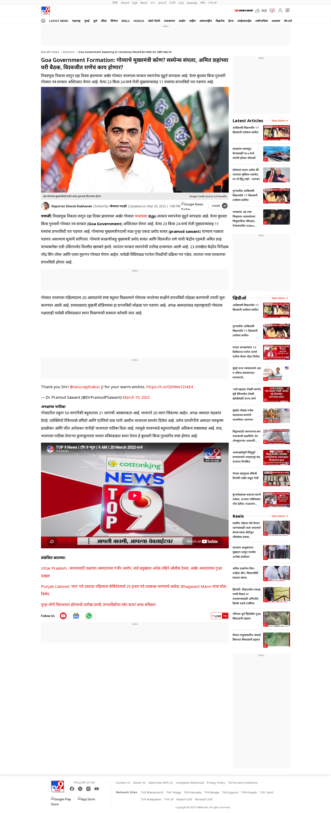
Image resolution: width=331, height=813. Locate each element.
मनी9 (202, 2)
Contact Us (123, 782)
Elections (68, 52)
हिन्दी (115, 2)
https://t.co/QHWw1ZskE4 (169, 386)
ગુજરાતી (162, 2)
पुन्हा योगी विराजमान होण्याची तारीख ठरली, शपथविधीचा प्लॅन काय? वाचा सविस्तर (98, 604)
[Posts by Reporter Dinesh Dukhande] (45, 206)
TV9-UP (212, 2)
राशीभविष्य (261, 21)
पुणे (95, 21)
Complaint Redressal (190, 782)
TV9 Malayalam (151, 799)
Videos (139, 21)
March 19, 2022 (136, 397)
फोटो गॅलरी (154, 21)
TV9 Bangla (211, 792)
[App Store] (89, 802)
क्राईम (182, 21)
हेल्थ (231, 21)
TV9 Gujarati (230, 792)
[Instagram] (88, 789)
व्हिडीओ (239, 298)
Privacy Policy (216, 782)
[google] (194, 206)
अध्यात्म (276, 21)
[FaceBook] (72, 789)
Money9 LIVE (204, 799)
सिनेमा (114, 21)
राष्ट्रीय (192, 21)
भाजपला (141, 216)
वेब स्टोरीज (290, 21)
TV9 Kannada (192, 792)
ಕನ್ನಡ (134, 2)
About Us (139, 782)
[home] (43, 20)
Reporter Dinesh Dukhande (72, 206)
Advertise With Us (160, 782)
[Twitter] (80, 789)
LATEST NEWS (58, 21)
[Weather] (258, 10)
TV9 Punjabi (249, 792)
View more (278, 120)
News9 (125, 2)
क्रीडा (104, 21)
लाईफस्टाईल (245, 21)
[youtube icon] (63, 615)
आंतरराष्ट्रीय (205, 21)
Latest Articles (248, 120)
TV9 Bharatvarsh (152, 792)
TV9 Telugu (173, 792)
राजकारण (169, 21)
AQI (264, 10)
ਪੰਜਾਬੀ (172, 2)
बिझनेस (220, 21)
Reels (126, 21)
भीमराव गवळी (118, 206)
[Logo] (45, 10)
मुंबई (86, 21)
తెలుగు (143, 2)
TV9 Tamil (266, 792)
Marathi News (50, 52)
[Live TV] (271, 10)
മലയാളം (192, 2)
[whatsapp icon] (89, 615)
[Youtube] (96, 789)
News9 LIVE (184, 799)
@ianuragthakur (85, 386)
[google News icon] (76, 615)
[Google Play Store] (62, 802)
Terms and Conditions (243, 782)
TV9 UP (169, 799)
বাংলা (153, 2)
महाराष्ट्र (76, 21)
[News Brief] (243, 10)
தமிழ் (181, 2)
